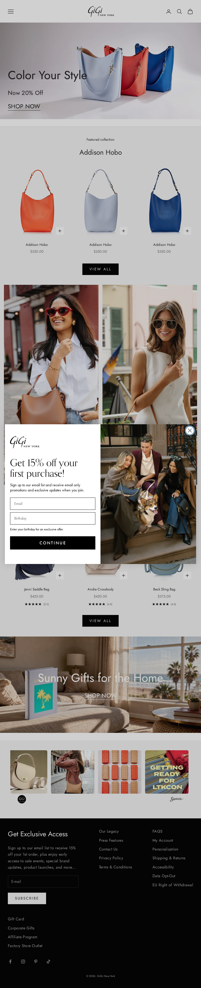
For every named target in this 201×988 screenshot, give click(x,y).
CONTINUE (52, 543)
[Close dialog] (190, 430)
